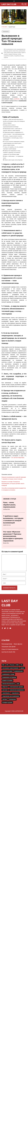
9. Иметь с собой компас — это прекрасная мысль (13, 157)
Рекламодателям (7, 644)
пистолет (5, 690)
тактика (4, 699)
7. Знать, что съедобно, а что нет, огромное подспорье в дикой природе (13, 147)
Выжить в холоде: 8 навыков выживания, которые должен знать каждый (13, 483)
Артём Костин (7, 525)
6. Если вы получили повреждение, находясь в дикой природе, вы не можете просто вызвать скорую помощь (13, 143)
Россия (12, 665)
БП (7, 665)
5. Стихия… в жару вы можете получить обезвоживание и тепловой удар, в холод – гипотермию (13, 137)
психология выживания (17, 690)
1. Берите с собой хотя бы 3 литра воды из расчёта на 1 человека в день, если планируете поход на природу (14, 121)
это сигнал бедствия (17, 457)
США (17, 665)
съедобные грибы (9, 55)
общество (5, 686)
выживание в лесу (11, 49)
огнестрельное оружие (16, 686)
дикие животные (14, 51)
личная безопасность (8, 683)
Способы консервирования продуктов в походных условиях (14, 489)
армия (22, 668)
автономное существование (10, 668)
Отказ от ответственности (10, 649)
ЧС (21, 665)
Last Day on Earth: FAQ (8, 652)
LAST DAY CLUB (9, 4)
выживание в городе (8, 674)
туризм (6, 57)
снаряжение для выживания (10, 696)
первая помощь (12, 54)
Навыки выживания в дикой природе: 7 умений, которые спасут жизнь (14, 478)
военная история (7, 671)
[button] (22, 4)
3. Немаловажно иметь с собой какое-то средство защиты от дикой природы (12, 129)
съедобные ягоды (19, 55)
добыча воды (17, 52)
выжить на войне (7, 680)
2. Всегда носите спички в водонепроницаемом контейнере (10, 125)
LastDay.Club (6, 509)
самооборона (6, 693)
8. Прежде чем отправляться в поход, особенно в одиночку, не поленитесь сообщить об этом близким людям (11, 152)
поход (19, 54)
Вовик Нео (6, 543)
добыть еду (10, 52)
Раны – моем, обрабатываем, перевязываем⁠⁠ (9, 504)
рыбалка (17, 99)
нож (18, 683)
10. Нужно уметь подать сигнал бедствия (12, 160)
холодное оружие (7, 702)
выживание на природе (9, 677)
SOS (5, 49)
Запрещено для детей (8, 646)
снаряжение (15, 693)
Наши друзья (18, 644)
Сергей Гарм (11, 27)
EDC (3, 665)
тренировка (12, 699)
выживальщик (18, 671)
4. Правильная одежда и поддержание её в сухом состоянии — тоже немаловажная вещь (13, 133)
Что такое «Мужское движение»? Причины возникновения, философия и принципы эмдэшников (13, 536)
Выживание (6, 31)
